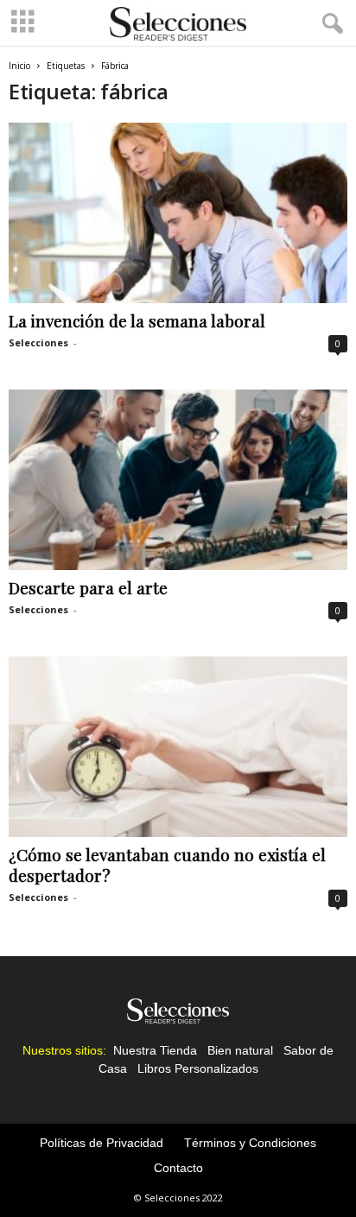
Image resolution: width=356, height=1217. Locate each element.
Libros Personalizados (197, 1068)
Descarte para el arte (88, 587)
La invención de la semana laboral (137, 320)
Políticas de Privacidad (101, 1143)
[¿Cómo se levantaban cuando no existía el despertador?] (178, 746)
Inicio (19, 66)
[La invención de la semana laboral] (178, 213)
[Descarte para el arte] (178, 480)
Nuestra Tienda (155, 1050)
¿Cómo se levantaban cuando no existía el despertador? (167, 864)
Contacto (178, 1168)
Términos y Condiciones (250, 1143)
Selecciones (38, 342)
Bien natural (240, 1050)
